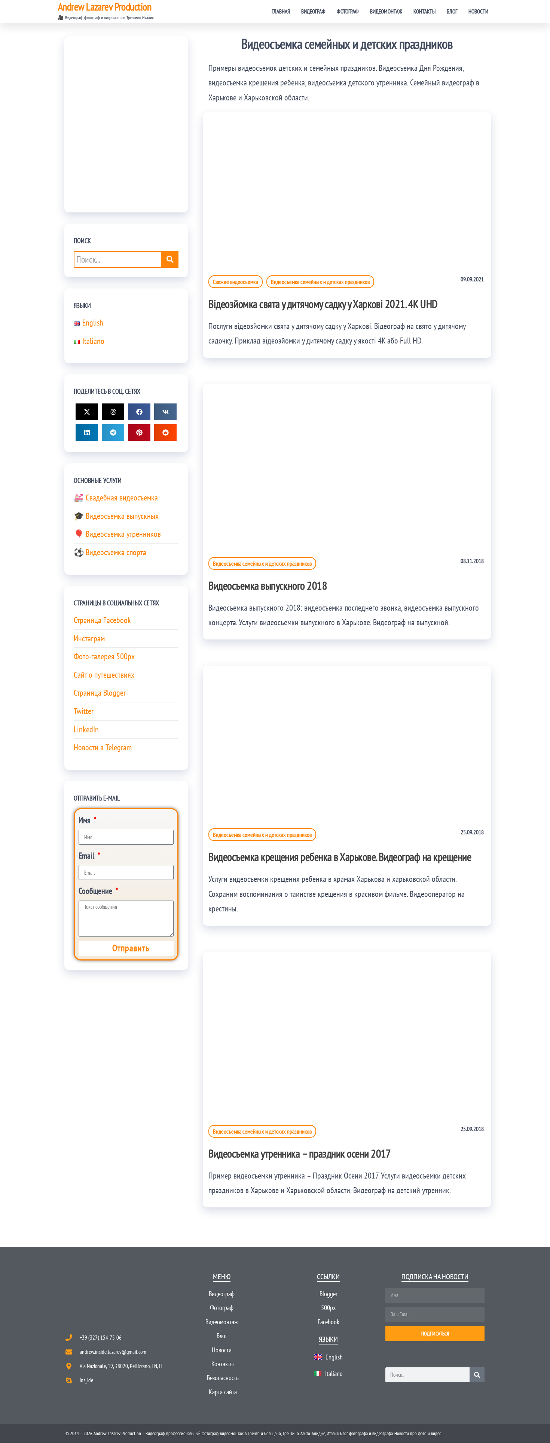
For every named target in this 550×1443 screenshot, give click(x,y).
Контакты (424, 11)
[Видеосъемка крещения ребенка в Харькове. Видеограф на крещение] (347, 740)
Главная (281, 11)
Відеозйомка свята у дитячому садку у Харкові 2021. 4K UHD (322, 303)
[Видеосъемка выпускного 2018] (347, 464)
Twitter (84, 711)
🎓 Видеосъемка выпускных (116, 516)
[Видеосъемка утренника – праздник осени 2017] (347, 1032)
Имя (85, 820)
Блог (452, 11)
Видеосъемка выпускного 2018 (267, 585)
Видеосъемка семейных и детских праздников (320, 281)
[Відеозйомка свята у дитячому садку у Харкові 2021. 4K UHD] (347, 187)
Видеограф (313, 11)
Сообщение (96, 891)
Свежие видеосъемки (235, 281)
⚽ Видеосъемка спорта (110, 552)
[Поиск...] (170, 259)
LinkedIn (86, 729)
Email (87, 855)
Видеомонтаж (386, 11)
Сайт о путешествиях (104, 674)
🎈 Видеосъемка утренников (117, 534)
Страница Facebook (102, 620)
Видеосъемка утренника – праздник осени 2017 (299, 1153)
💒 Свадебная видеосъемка (116, 497)
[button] (87, 411)
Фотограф (348, 11)
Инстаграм (89, 638)
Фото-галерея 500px (104, 656)
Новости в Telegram (103, 747)
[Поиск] (477, 1374)
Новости (478, 11)
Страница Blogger (100, 692)
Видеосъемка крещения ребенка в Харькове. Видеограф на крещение (339, 856)
